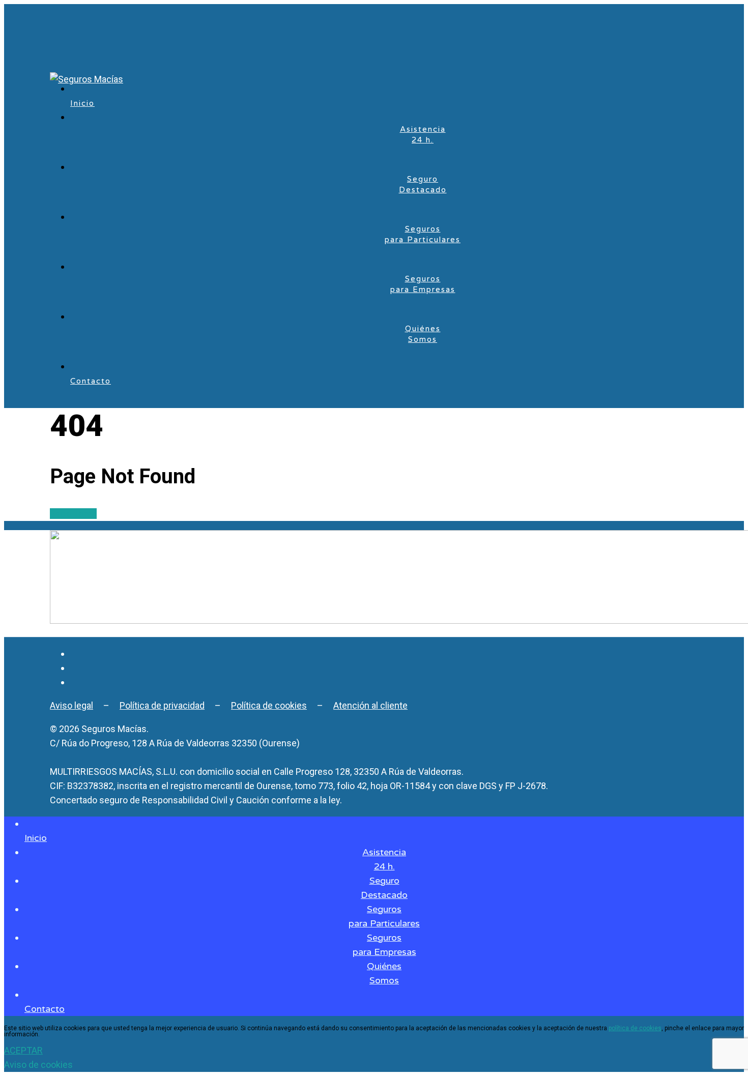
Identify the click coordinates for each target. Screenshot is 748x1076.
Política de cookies (269, 705)
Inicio (82, 103)
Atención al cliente (370, 705)
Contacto (90, 381)
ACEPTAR (23, 1050)
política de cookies (635, 1028)
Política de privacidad (162, 705)
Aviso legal (71, 705)
